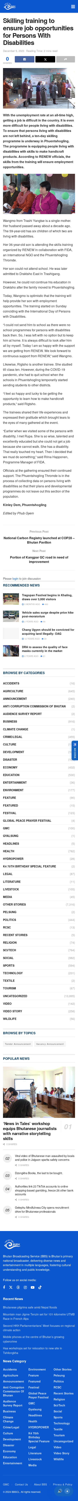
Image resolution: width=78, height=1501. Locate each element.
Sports (8, 965)
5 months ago (32, 604)
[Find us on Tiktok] (40, 1287)
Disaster (10, 759)
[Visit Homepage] (9, 6)
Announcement (15, 699)
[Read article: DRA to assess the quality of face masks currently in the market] (11, 651)
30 (45, 638)
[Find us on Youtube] (32, 1287)
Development (13, 752)
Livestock (11, 889)
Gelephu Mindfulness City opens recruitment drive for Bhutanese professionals (42, 1209)
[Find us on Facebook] (4, 1287)
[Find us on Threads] (18, 1287)
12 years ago (32, 638)
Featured (10, 805)
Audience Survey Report (22, 714)
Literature (12, 882)
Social (8, 958)
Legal (8, 874)
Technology (13, 973)
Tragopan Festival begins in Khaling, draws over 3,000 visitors (47, 597)
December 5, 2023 (13, 51)
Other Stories (14, 904)
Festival (9, 813)
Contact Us (21, 1484)
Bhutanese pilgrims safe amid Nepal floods (30, 1307)
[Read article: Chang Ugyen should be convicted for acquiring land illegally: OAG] (11, 633)
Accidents (11, 683)
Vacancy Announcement (50, 1043)
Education (11, 775)
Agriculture (13, 691)
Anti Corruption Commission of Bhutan (34, 706)
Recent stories (15, 935)
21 (43, 656)
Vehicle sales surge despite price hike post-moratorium (48, 614)
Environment (13, 790)
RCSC (7, 927)
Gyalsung (10, 836)
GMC (6, 828)
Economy (10, 767)
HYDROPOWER (13, 859)
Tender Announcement (18, 1043)
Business (10, 721)
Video (7, 1004)
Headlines (11, 843)
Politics (9, 920)
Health (8, 851)
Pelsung (9, 912)
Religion (10, 942)
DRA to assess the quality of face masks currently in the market (45, 649)
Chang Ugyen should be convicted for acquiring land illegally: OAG (48, 632)
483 (46, 604)
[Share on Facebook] (24, 59)
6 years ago (31, 656)
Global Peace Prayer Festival (27, 821)
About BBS (40, 1484)
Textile (9, 981)
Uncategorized (15, 996)
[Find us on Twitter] (11, 1287)
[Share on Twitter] (45, 59)
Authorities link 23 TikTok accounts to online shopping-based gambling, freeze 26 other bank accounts (44, 1190)
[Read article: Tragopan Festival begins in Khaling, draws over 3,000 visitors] (11, 599)
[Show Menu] (73, 6)
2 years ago (31, 621)
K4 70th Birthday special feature (29, 866)
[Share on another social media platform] (65, 59)
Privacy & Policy (62, 1484)
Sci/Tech (9, 950)
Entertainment (15, 782)
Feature (9, 798)
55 (43, 621)
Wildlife (9, 1019)
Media (7, 897)
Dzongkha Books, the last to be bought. (39, 1173)
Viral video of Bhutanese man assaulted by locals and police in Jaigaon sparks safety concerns (44, 1158)
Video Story (12, 1011)
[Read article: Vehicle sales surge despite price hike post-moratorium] (11, 616)
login (15, 578)
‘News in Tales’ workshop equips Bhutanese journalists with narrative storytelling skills (30, 1130)
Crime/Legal (12, 737)
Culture (9, 744)
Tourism (9, 988)
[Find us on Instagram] (25, 1287)
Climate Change (15, 729)
